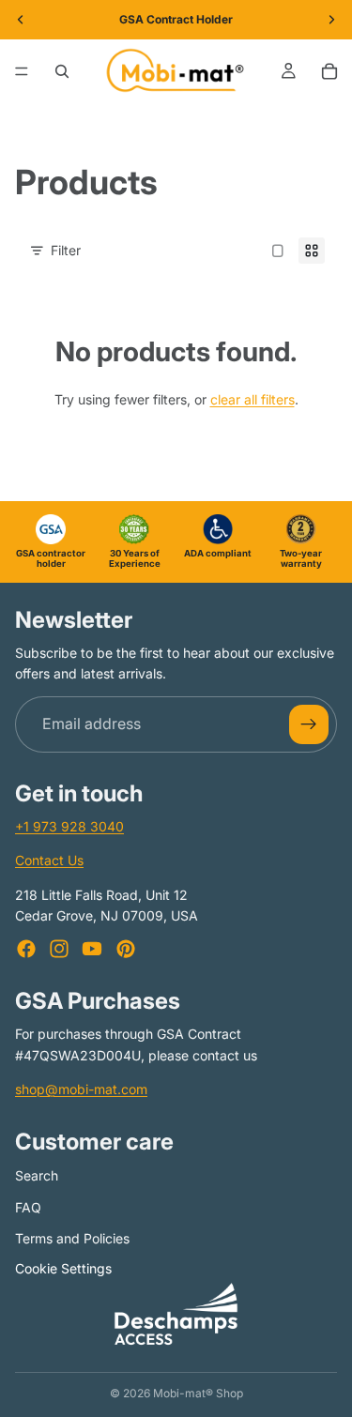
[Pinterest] (126, 948)
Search (36, 1174)
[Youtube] (92, 948)
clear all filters (252, 399)
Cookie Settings (63, 1268)
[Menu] (21, 71)
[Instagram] (59, 948)
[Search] (62, 71)
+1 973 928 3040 (69, 825)
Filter (66, 250)
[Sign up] (309, 723)
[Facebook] (26, 948)
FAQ (28, 1206)
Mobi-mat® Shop (198, 1393)
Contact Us (49, 860)
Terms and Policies (72, 1238)
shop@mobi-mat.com (81, 1089)
